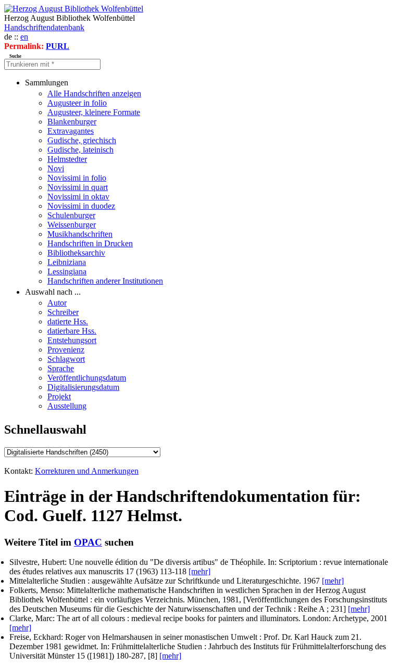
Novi (55, 168)
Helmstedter (67, 159)
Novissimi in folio (76, 177)
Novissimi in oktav (78, 196)
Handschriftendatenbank (44, 27)
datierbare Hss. (71, 330)
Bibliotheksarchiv (76, 252)
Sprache (60, 368)
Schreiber (63, 312)
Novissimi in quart (77, 187)
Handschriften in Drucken (90, 243)
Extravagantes (70, 131)
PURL (57, 46)
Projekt (59, 396)
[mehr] (199, 571)
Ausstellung (66, 405)
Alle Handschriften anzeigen (94, 93)
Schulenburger (71, 215)
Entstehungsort (71, 340)
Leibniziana (66, 262)
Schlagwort (66, 359)
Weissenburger (71, 224)
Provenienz (65, 349)
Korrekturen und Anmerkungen (87, 470)
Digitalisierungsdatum (83, 387)
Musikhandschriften (80, 234)
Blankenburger (71, 121)
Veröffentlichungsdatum (86, 377)
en (24, 36)
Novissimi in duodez (81, 205)
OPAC (88, 542)
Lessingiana (66, 271)
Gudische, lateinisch (80, 149)
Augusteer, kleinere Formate (93, 112)
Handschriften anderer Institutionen (105, 280)
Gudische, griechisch (81, 140)
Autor (57, 302)
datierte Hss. (67, 321)
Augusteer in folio (77, 102)
